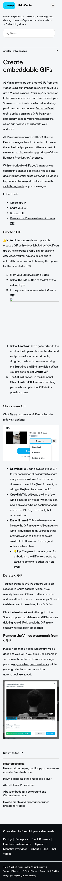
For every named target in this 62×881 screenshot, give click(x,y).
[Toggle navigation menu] (53, 5)
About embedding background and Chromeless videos (24, 793)
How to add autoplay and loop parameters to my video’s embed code (31, 770)
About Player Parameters (18, 785)
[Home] (9, 5)
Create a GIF (18, 202)
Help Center (25, 5)
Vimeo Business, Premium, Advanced (32, 93)
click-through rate (13, 186)
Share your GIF (19, 208)
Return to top (11, 753)
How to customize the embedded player (27, 778)
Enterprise (9, 98)
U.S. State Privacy (29, 871)
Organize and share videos (37, 20)
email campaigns (47, 525)
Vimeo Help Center (13, 17)
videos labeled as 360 (37, 245)
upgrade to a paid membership (31, 664)
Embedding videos (16, 24)
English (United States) (24, 876)
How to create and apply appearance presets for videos (26, 804)
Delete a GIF (17, 213)
